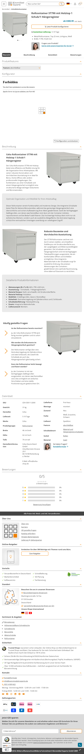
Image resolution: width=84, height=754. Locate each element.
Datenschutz (29, 751)
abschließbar (68, 425)
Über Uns (25, 524)
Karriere (24, 527)
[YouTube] (24, 694)
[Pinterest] (19, 694)
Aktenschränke (10, 635)
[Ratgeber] (3, 694)
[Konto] (75, 4)
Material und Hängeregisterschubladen (73, 430)
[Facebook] (7, 694)
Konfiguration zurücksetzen (67, 141)
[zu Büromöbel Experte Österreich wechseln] (26, 613)
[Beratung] (80, 745)
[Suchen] (61, 4)
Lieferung (25, 540)
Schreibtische (9, 629)
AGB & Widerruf (17, 751)
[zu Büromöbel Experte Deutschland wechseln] (22, 613)
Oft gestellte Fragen (28, 530)
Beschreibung (29, 55)
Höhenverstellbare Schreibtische (17, 625)
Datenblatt (52, 55)
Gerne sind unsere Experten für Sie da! (57, 46)
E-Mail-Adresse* (10, 731)
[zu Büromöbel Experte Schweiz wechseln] (30, 613)
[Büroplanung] (80, 750)
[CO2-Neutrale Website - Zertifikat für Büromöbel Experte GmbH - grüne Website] (74, 574)
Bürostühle (8, 632)
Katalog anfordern (28, 533)
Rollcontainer (27, 426)
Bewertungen (75, 55)
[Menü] (4, 4)
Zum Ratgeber (34, 553)
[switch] (7, 749)
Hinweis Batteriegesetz (30, 537)
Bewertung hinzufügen (42, 504)
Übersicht (6, 55)
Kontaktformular (59, 446)
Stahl (65, 440)
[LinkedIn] (15, 694)
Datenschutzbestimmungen (42, 743)
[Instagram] (11, 694)
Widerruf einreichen (42, 751)
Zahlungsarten (36, 540)
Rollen (65, 436)
